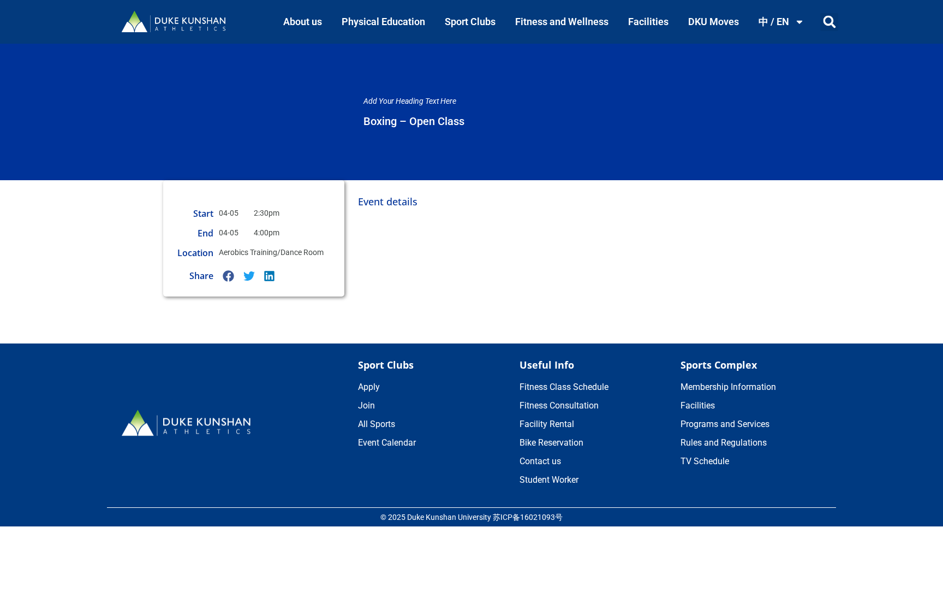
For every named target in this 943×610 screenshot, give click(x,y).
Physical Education (383, 21)
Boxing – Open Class (413, 121)
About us (302, 21)
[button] (829, 22)
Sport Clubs (470, 21)
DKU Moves (713, 21)
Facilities (648, 21)
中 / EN (774, 21)
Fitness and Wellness (561, 21)
